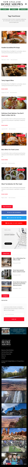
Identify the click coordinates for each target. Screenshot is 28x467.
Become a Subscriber (6, 354)
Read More (4, 56)
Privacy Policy (20, 361)
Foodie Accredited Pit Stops (10, 47)
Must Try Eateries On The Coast (11, 184)
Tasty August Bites (7, 80)
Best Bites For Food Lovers (10, 149)
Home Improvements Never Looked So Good (19, 271)
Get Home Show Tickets (6, 352)
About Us (3, 356)
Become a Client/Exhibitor (7, 350)
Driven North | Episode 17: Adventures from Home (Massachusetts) (20, 283)
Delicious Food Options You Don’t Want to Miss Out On (12, 114)
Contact (3, 357)
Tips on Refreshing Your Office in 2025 (19, 259)
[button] (26, 4)
